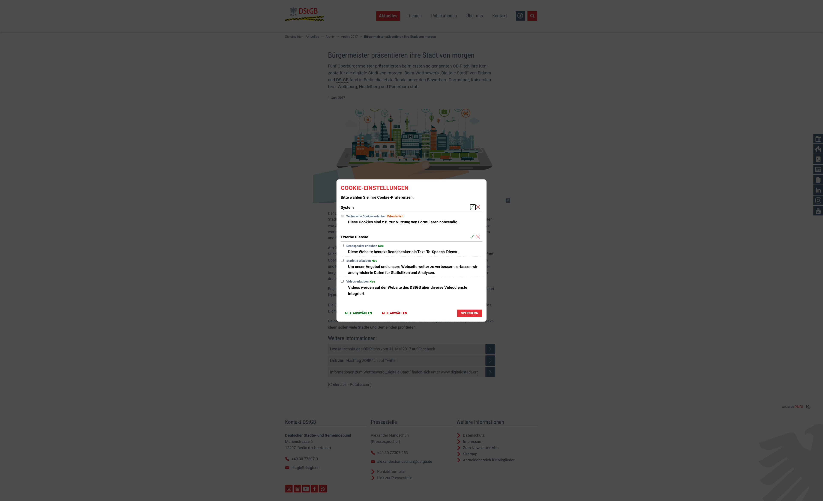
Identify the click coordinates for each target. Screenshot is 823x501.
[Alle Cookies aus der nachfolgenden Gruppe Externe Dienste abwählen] (479, 236)
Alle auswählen (358, 313)
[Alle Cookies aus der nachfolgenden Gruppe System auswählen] (473, 207)
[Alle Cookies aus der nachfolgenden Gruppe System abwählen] (479, 207)
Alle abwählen (394, 313)
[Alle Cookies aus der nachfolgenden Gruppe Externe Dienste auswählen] (473, 236)
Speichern (469, 313)
